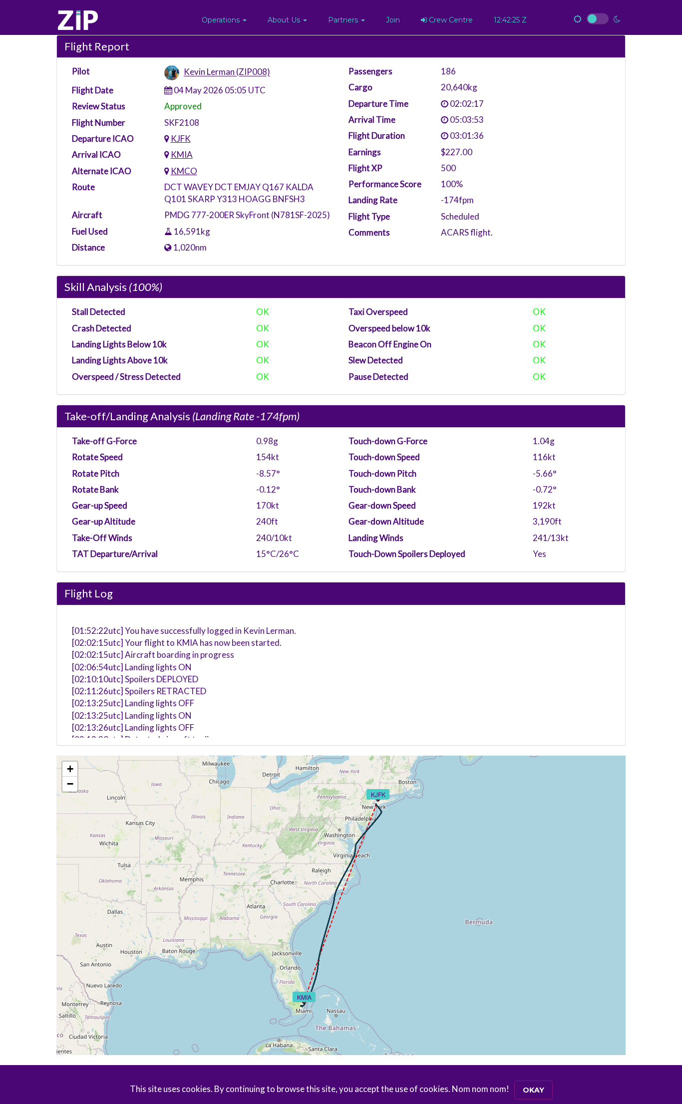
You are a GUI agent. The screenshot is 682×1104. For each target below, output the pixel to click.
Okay (533, 1090)
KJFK (181, 138)
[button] (224, 19)
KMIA (182, 154)
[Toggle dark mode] (597, 18)
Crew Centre (450, 19)
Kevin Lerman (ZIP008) (227, 72)
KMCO (184, 171)
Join (393, 19)
